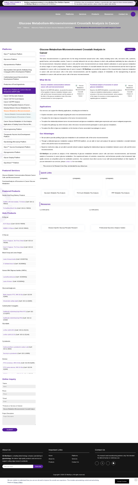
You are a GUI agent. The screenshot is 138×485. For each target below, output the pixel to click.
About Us (51, 459)
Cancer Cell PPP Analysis (12, 102)
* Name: (4, 383)
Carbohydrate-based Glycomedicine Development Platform (16, 78)
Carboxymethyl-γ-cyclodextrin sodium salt (17, 345)
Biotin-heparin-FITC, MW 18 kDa (17, 293)
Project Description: (8, 413)
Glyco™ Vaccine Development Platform (17, 147)
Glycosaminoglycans (8, 288)
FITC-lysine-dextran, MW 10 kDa (17, 366)
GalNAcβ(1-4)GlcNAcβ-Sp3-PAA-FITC (18, 310)
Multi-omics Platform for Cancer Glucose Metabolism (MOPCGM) (52, 27)
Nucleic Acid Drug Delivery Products (13, 195)
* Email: (4, 398)
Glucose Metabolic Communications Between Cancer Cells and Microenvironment (20, 114)
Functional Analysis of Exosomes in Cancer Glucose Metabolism (20, 117)
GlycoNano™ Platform (11, 163)
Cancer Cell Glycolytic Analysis (13, 96)
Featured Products (11, 191)
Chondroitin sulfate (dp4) (17, 298)
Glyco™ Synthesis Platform (13, 54)
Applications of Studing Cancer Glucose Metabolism (20, 124)
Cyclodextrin (6, 341)
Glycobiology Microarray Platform (15, 142)
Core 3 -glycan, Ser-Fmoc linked (18, 239)
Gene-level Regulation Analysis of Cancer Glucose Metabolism (20, 105)
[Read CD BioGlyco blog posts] (113, 463)
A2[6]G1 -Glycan (15, 226)
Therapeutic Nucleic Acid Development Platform (17, 135)
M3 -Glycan (14, 230)
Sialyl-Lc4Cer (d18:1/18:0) (18, 336)
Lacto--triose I (13, 279)
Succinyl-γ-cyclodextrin (16, 355)
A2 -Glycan (14, 221)
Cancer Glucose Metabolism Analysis (18, 121)
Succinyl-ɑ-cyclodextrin (16, 351)
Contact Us (123, 14)
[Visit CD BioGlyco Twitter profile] (102, 463)
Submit (10, 430)
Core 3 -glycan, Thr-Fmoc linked (18, 245)
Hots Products (9, 213)
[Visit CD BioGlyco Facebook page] (97, 463)
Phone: (4, 391)
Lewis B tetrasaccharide (16, 265)
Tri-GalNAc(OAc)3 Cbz (17, 205)
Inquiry (130, 49)
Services (82, 14)
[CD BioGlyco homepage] (15, 14)
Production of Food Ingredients (14, 84)
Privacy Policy (18, 482)
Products (95, 14)
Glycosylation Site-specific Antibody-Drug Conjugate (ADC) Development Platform (18, 71)
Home (58, 14)
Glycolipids (5, 323)
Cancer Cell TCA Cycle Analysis (14, 99)
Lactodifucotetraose (15, 274)
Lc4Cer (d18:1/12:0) (16, 332)
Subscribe (38, 466)
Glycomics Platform (10, 59)
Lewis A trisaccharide (15, 256)
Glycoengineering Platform (13, 129)
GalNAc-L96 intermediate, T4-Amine (18, 200)
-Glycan (5, 217)
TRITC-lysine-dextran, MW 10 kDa (18, 372)
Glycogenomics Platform (12, 152)
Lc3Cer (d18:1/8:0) (16, 327)
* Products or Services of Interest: (12, 406)
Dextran (4, 359)
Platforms (70, 14)
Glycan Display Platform (12, 157)
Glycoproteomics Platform (12, 64)
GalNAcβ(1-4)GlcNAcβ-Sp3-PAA (17, 316)
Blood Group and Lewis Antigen (12, 252)
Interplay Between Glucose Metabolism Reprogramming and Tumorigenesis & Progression (20, 108)
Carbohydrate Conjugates (10, 306)
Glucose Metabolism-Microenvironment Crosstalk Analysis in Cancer (20, 111)
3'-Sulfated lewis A (14, 261)
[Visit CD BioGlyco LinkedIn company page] (108, 463)
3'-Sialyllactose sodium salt (17, 283)
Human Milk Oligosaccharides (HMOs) (14, 270)
